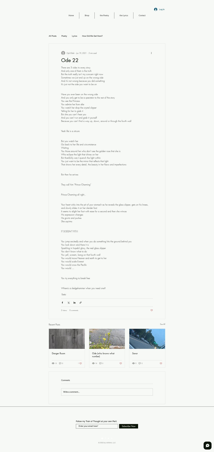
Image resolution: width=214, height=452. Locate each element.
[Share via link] (80, 302)
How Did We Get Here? (92, 36)
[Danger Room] (67, 339)
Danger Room (58, 353)
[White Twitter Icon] (108, 438)
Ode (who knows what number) (103, 355)
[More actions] (151, 53)
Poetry (64, 36)
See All (162, 324)
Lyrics (74, 36)
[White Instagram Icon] (111, 438)
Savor (135, 353)
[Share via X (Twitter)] (68, 302)
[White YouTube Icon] (102, 438)
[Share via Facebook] (62, 302)
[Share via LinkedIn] (74, 302)
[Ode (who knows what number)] (107, 339)
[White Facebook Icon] (105, 438)
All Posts (52, 36)
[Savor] (147, 339)
